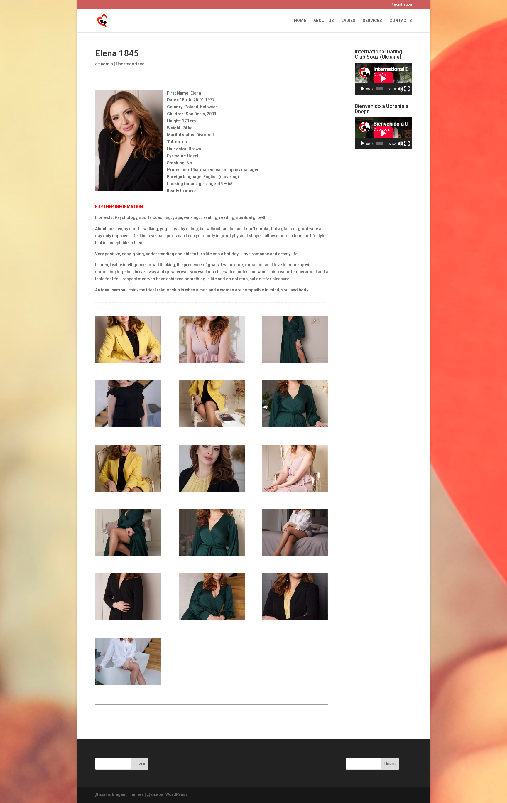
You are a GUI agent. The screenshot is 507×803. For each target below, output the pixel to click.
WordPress (176, 794)
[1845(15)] (212, 596)
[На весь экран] (407, 89)
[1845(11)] (128, 532)
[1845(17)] (128, 661)
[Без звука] (400, 89)
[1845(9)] (212, 468)
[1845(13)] (295, 532)
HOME (300, 20)
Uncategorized (130, 64)
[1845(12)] (212, 532)
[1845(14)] (128, 596)
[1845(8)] (128, 468)
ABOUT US (323, 20)
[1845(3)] (212, 339)
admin (107, 64)
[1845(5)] (128, 403)
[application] (383, 79)
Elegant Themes (128, 794)
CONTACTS (400, 20)
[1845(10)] (295, 468)
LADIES (348, 20)
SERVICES (372, 20)
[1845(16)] (295, 596)
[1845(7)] (295, 403)
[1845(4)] (295, 339)
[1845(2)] (128, 339)
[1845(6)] (212, 403)
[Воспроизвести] (362, 89)
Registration (401, 4)
